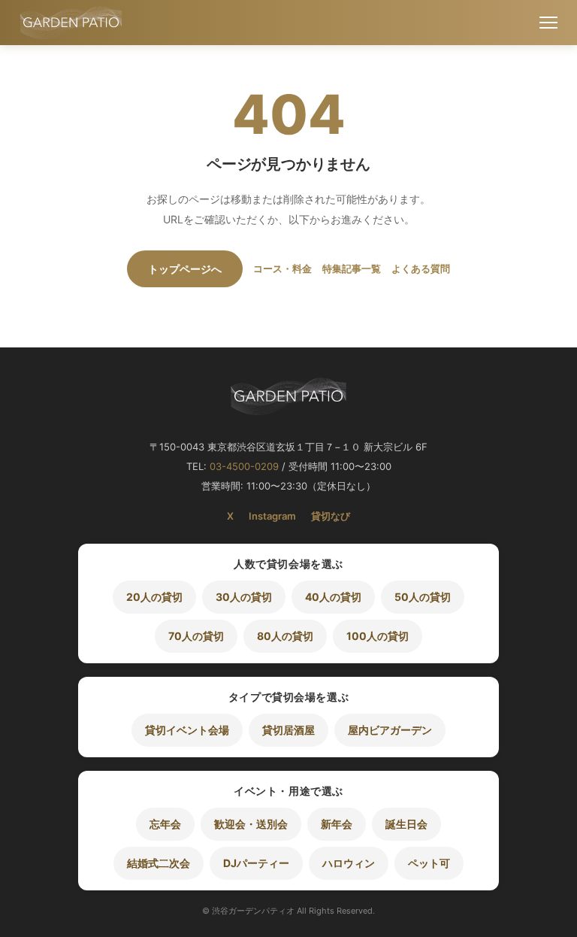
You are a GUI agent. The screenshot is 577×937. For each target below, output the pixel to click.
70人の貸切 (196, 635)
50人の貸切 (422, 596)
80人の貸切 (285, 635)
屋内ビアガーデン (390, 729)
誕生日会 (406, 823)
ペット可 (429, 863)
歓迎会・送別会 (251, 823)
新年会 (336, 823)
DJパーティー (256, 863)
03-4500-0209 (244, 466)
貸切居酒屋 (288, 729)
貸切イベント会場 (187, 729)
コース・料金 (282, 268)
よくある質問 (420, 268)
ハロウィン (348, 863)
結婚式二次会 (158, 863)
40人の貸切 (333, 596)
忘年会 (165, 823)
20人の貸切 (154, 596)
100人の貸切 (377, 635)
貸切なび (330, 516)
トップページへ (185, 268)
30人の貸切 (244, 596)
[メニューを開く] (548, 22)
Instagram (272, 516)
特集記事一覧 (351, 268)
